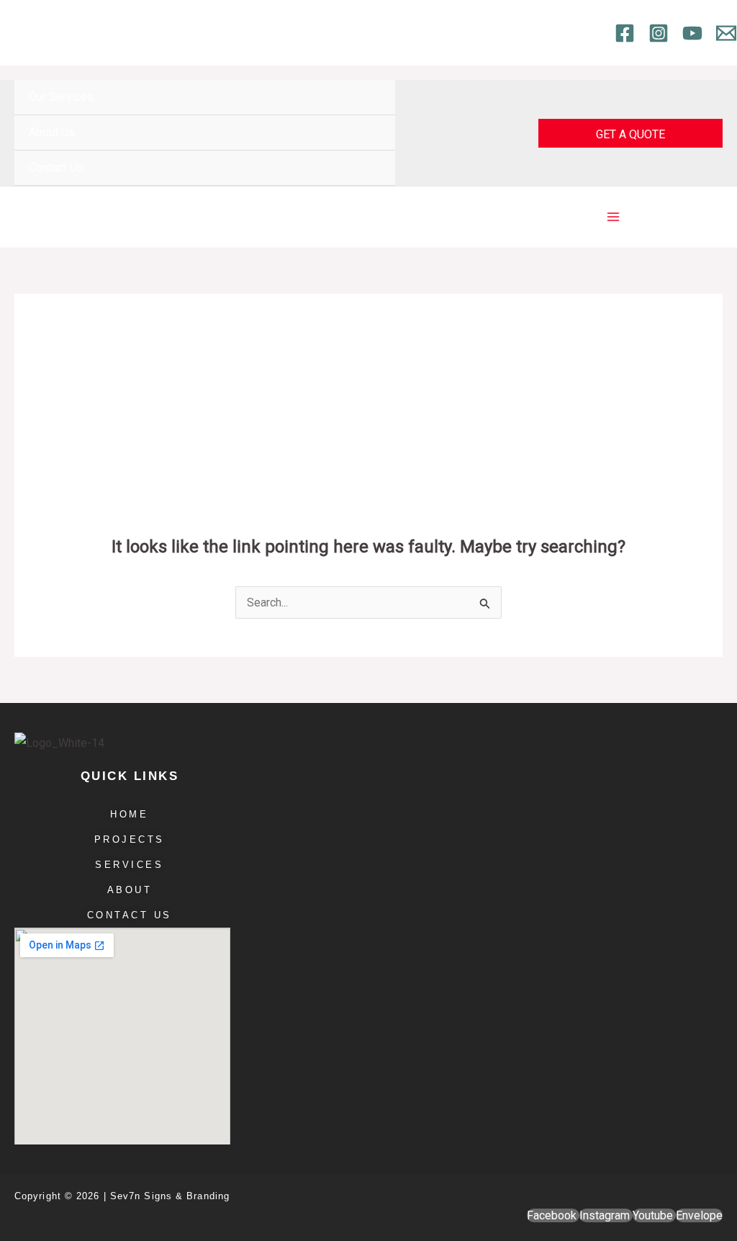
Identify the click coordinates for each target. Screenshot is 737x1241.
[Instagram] (658, 33)
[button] (630, 133)
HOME (129, 814)
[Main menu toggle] (613, 217)
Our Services (61, 97)
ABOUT (130, 889)
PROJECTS (129, 839)
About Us (52, 132)
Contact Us (56, 167)
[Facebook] (625, 33)
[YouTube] (692, 33)
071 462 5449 (215, 32)
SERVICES (129, 864)
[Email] (726, 33)
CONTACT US (129, 915)
